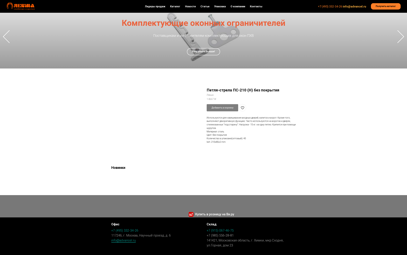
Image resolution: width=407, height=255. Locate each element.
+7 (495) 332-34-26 (330, 6)
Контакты (256, 6)
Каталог (175, 6)
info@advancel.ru (354, 6)
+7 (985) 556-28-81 (220, 235)
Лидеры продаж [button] (155, 6)
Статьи (204, 6)
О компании (238, 6)
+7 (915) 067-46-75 (220, 230)
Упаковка (220, 6)
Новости (190, 6)
